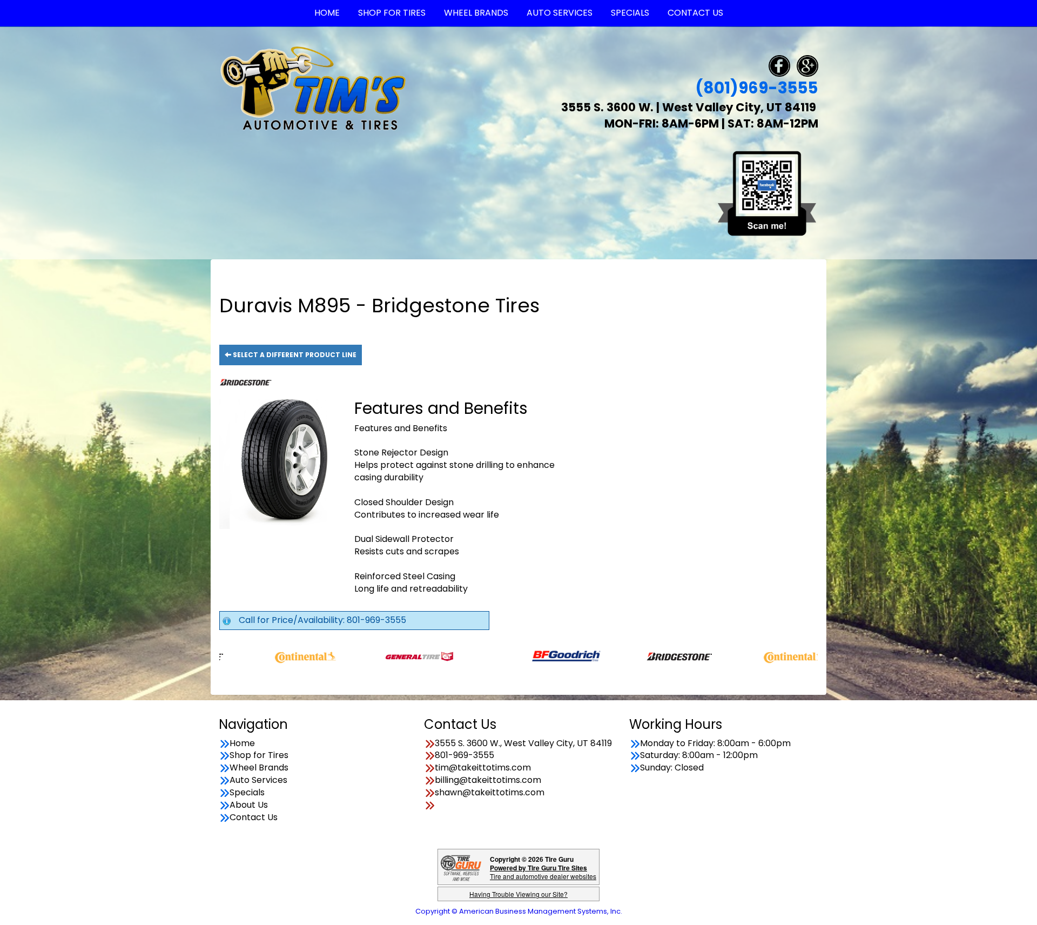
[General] (374, 655)
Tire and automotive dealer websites (543, 872)
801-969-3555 (464, 755)
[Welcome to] (313, 88)
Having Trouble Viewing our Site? (518, 894)
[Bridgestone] (635, 655)
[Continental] (260, 655)
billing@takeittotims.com (488, 780)
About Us (249, 805)
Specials (247, 793)
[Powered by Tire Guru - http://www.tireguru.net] (461, 867)
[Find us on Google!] (807, 65)
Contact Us (254, 817)
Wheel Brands (259, 768)
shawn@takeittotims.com (489, 793)
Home (242, 743)
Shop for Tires (259, 755)
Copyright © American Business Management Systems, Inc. (518, 911)
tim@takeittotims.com (483, 768)
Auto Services (258, 780)
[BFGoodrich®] (521, 655)
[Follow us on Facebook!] (779, 65)
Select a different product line (293, 354)
